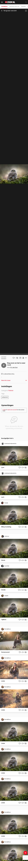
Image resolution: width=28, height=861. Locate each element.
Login (4, 409)
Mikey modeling (6, 527)
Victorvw (6, 536)
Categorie (7, 390)
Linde (3, 681)
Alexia (3, 560)
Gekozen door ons (14, 6)
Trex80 (6, 503)
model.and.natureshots (10, 443)
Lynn (2, 467)
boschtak (6, 566)
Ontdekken (4, 6)
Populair (23, 6)
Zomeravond (5, 652)
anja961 (6, 595)
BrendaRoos (7, 629)
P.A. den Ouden (14, 367)
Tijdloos (3, 619)
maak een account (12, 409)
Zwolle (3, 590)
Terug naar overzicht (10, 10)
